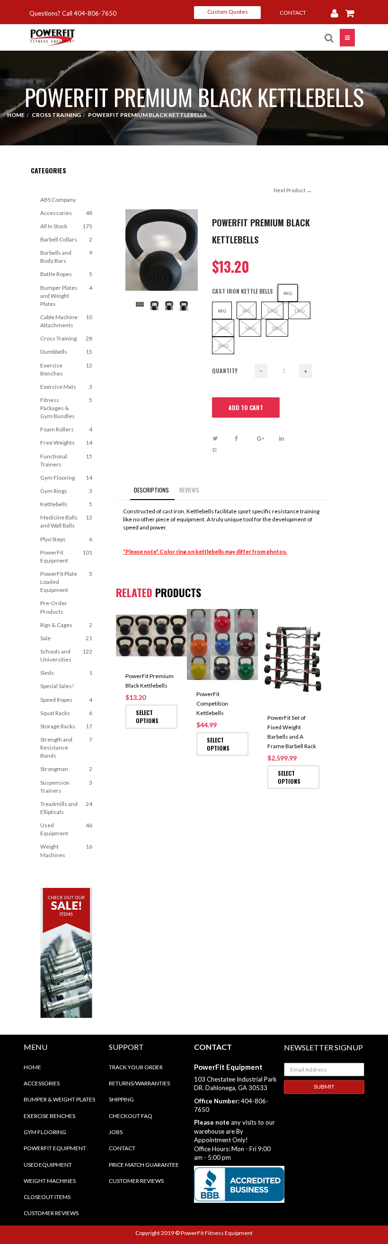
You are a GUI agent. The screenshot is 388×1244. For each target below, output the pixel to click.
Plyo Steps (66, 539)
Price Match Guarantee (144, 1164)
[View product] (177, 621)
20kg (277, 328)
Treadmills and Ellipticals (66, 807)
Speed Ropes (66, 699)
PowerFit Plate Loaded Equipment (66, 581)
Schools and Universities (66, 655)
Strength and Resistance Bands (66, 747)
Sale (66, 638)
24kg (223, 346)
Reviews (189, 490)
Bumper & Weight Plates (59, 1099)
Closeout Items (47, 1196)
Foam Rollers (66, 429)
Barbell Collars (66, 239)
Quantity (225, 371)
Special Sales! (57, 685)
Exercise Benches (66, 369)
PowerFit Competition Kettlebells (212, 703)
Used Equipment (66, 829)
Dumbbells (66, 351)
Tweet (222, 438)
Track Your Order (136, 1067)
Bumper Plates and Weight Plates (66, 295)
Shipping (121, 1099)
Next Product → (292, 190)
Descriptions (151, 490)
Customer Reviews (51, 1213)
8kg (246, 310)
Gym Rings (66, 490)
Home (32, 1067)
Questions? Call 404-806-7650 (72, 13)
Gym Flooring (66, 477)
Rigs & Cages (66, 624)
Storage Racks (66, 726)
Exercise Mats (66, 386)
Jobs (116, 1132)
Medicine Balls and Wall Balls (66, 521)
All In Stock (66, 226)
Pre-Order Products (53, 607)
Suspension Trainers (66, 786)
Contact (122, 1148)
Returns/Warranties (139, 1083)
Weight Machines (66, 850)
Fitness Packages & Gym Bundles (66, 408)
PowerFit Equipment (66, 556)
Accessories (66, 212)
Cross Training (66, 338)
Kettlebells (66, 504)
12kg (299, 310)
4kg (287, 293)
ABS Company (58, 199)
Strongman (66, 768)
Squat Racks (66, 712)
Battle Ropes (66, 273)
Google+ (267, 438)
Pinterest (222, 450)
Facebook (245, 438)
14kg (223, 328)
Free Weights (66, 442)
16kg (250, 328)
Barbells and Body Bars (66, 256)
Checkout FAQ (130, 1115)
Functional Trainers (66, 460)
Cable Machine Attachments (66, 321)
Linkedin (289, 438)
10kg (272, 310)
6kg (222, 310)
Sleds (66, 672)
